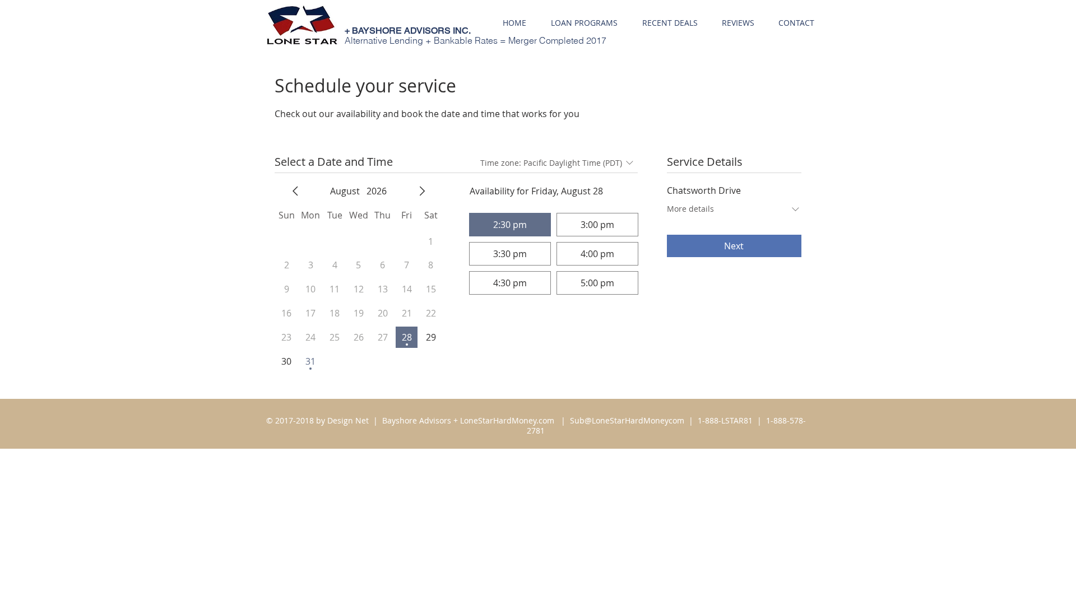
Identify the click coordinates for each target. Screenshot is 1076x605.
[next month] (422, 191)
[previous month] (295, 191)
